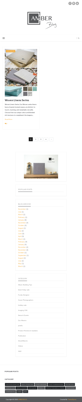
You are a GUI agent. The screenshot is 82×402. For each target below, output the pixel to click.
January (21, 220)
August (20, 228)
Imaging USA (22, 310)
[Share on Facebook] (29, 95)
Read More (8, 119)
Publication (22, 336)
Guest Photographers (25, 300)
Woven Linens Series (17, 100)
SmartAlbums (23, 341)
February (21, 217)
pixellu (20, 325)
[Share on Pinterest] (35, 95)
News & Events (23, 315)
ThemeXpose (72, 399)
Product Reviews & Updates (28, 331)
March (20, 214)
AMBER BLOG (22, 399)
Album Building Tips (25, 285)
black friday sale (24, 290)
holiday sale (22, 305)
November (22, 209)
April (19, 236)
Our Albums (10, 51)
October (21, 225)
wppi (19, 351)
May (19, 263)
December (22, 247)
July (19, 212)
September (22, 255)
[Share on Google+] (33, 95)
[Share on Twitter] (31, 95)
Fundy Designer (23, 295)
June (20, 234)
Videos (20, 346)
